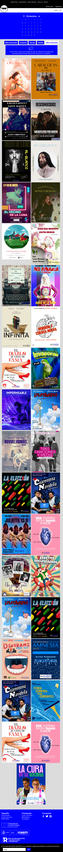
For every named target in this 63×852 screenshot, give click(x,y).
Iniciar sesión (49, 6)
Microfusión (11, 42)
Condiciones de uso (6, 817)
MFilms (46, 2)
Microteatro (4, 8)
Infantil (23, 42)
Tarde (32, 42)
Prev (24, 16)
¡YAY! (29, 849)
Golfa (40, 42)
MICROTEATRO (14, 2)
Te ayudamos (25, 819)
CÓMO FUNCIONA (31, 2)
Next (39, 16)
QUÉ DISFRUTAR (22, 2)
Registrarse (58, 6)
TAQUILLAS (40, 2)
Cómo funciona (5, 815)
